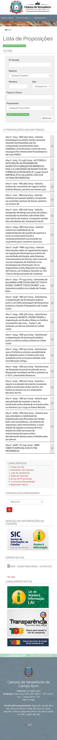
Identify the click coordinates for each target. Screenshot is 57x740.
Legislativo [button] (6, 24)
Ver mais (11, 577)
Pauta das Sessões (19, 476)
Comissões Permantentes (23, 482)
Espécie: (13, 71)
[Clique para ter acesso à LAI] (28, 597)
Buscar (47, 118)
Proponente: (13, 103)
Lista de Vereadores (20, 473)
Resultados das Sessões (22, 470)
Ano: (34, 82)
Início (9, 30)
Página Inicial (7, 18)
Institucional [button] (23, 18)
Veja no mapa (28, 700)
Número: (13, 82)
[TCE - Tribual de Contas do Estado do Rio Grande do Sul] (28, 642)
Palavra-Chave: (14, 92)
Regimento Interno (19, 484)
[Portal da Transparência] (30, 623)
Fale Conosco (36, 24)
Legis (29, 725)
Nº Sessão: (14, 60)
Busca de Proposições (21, 479)
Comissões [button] (21, 24)
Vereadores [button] (39, 18)
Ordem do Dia (17, 467)
